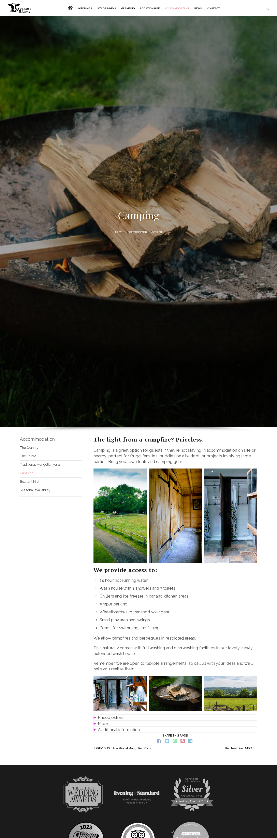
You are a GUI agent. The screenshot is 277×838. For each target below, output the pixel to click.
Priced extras (110, 717)
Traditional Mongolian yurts (40, 464)
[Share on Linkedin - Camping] (190, 740)
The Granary (29, 448)
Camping (26, 473)
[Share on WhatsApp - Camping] (174, 740)
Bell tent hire (29, 482)
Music (104, 723)
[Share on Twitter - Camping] (167, 740)
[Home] (19, 8)
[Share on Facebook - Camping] (159, 740)
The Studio (28, 456)
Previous (123, 748)
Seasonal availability (35, 490)
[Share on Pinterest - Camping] (182, 740)
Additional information (119, 729)
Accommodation (37, 439)
